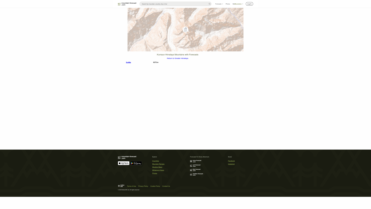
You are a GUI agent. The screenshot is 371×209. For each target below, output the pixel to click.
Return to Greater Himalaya (177, 58)
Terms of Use (131, 186)
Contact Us (166, 186)
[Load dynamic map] (185, 30)
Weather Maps (157, 167)
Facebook (231, 161)
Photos (228, 4)
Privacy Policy (143, 186)
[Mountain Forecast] (127, 3)
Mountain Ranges (158, 164)
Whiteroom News (158, 170)
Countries (155, 161)
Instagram (231, 164)
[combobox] (175, 4)
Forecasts (218, 4)
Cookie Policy (155, 186)
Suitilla (128, 62)
